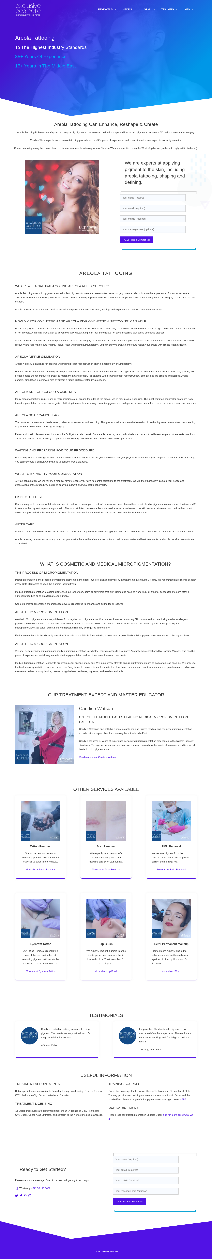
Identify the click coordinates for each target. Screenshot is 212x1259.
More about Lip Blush (106, 971)
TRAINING (167, 9)
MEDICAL (128, 9)
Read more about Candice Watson (97, 757)
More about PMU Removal (171, 869)
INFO (187, 9)
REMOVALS (105, 9)
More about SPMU (171, 971)
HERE (183, 1099)
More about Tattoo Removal (40, 869)
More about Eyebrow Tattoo (40, 971)
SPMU (148, 9)
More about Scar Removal (106, 869)
